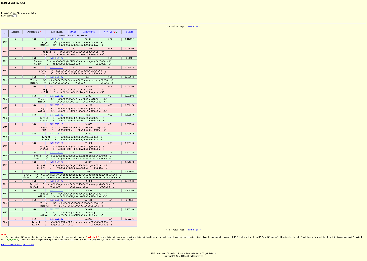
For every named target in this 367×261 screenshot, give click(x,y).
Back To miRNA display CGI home (17, 244)
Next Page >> (194, 26)
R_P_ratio (108, 32)
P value (129, 32)
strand (73, 32)
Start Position (89, 32)
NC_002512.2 (56, 39)
